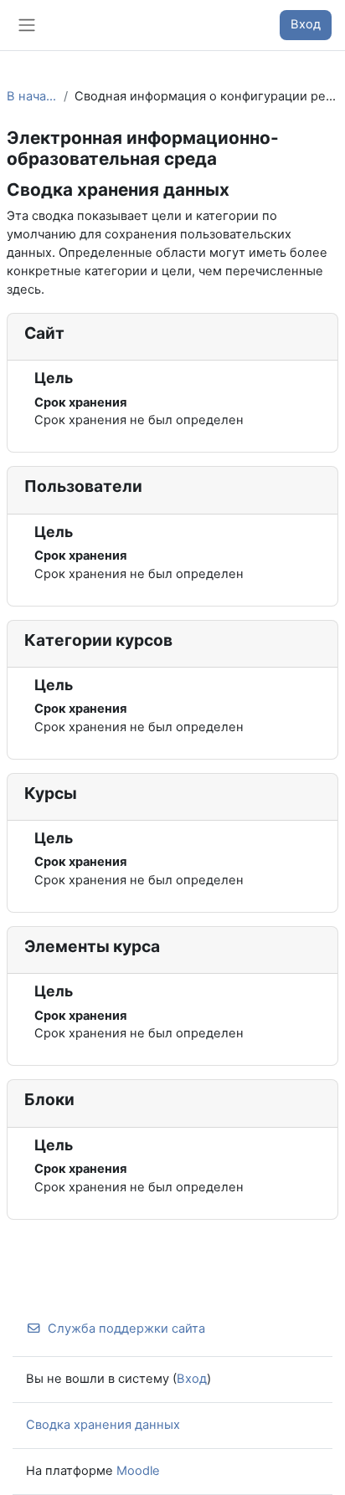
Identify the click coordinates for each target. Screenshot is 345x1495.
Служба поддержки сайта (126, 1328)
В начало (32, 96)
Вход (306, 24)
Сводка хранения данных (103, 1424)
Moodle (138, 1470)
